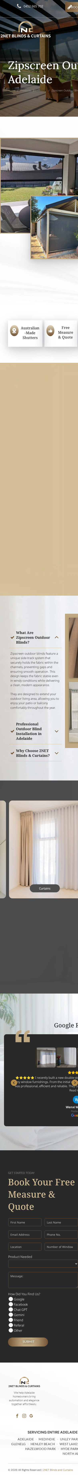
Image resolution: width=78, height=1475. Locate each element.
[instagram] (24, 1416)
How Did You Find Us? (24, 1294)
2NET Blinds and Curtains (58, 1470)
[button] (14, 1083)
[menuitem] (26, 1439)
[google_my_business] (31, 1416)
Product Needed (20, 1257)
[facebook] (17, 1416)
